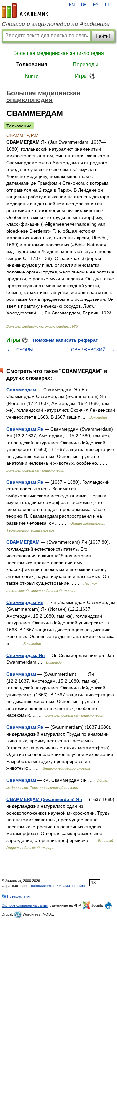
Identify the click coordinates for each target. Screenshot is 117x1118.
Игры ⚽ (85, 76)
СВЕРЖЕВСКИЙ (88, 349)
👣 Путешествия (16, 896)
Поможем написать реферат (65, 340)
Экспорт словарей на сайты (25, 905)
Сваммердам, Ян (25, 655)
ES (96, 5)
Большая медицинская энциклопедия (58, 53)
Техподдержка (42, 886)
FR (107, 5)
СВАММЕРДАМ (23, 542)
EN (72, 5)
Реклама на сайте (70, 886)
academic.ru (25, 10)
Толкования (31, 64)
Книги (32, 76)
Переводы (85, 64)
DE (84, 5)
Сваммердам (21, 389)
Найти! (103, 36)
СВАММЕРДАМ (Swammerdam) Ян (44, 799)
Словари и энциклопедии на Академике (56, 24)
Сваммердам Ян (24, 429)
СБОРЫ (24, 349)
